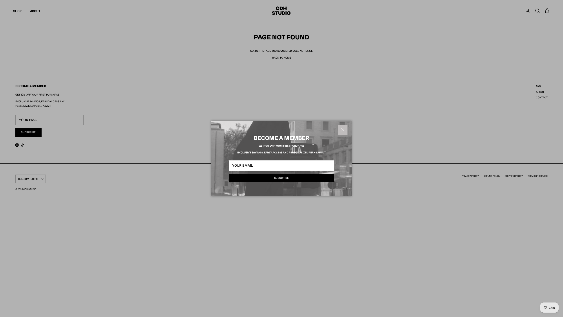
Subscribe (281, 177)
